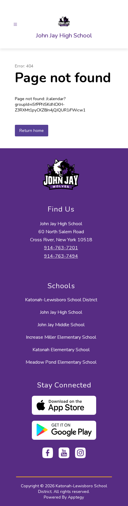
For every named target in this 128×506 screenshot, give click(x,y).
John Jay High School (61, 312)
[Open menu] (15, 24)
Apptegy (76, 497)
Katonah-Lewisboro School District (61, 300)
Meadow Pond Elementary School (61, 362)
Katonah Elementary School (61, 349)
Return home (31, 130)
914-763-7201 (61, 248)
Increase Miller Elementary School (61, 337)
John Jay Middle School (61, 324)
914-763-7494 (61, 256)
